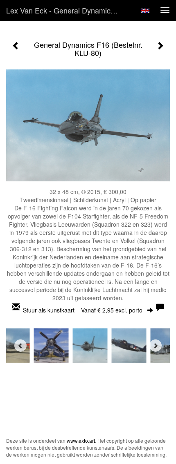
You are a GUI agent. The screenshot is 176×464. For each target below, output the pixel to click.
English (145, 10)
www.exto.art (81, 440)
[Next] (155, 345)
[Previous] (20, 345)
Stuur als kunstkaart (82, 310)
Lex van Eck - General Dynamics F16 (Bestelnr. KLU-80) (67, 10)
